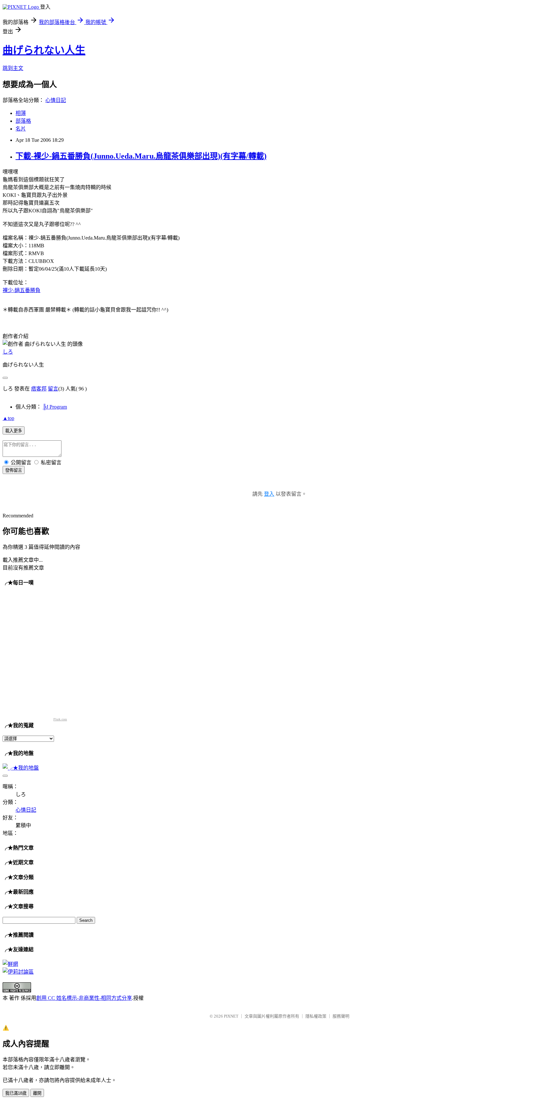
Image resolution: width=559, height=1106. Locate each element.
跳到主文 (13, 68)
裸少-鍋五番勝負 (21, 290)
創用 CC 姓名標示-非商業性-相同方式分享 (84, 998)
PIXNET (231, 1016)
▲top (8, 418)
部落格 (23, 121)
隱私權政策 (315, 1016)
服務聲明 (341, 1016)
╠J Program (55, 407)
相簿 (21, 113)
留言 (53, 388)
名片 (21, 128)
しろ (8, 352)
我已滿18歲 (16, 1093)
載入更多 (13, 430)
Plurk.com (60, 719)
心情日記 (55, 100)
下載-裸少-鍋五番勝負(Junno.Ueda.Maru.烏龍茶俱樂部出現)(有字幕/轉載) (141, 156)
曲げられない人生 (44, 50)
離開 (37, 1093)
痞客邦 (39, 388)
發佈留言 (13, 470)
